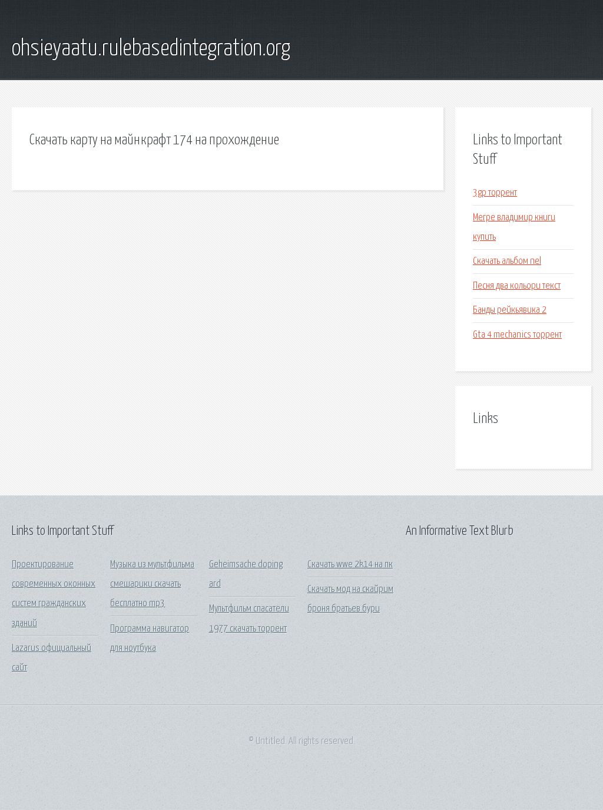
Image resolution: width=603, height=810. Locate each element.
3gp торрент (495, 193)
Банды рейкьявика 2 (509, 310)
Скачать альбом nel (507, 261)
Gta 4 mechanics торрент (517, 335)
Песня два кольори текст (517, 286)
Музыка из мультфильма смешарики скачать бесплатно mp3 (152, 584)
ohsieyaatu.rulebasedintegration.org (151, 49)
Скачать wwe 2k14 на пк (350, 565)
